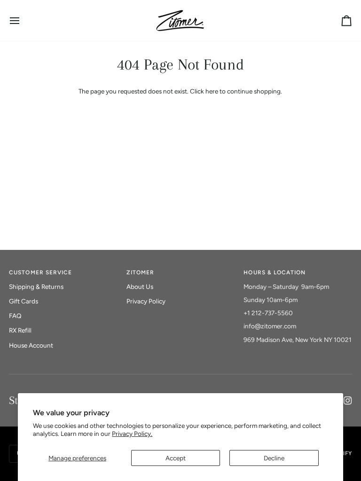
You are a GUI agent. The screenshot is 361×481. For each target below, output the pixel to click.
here (211, 91)
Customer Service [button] (40, 272)
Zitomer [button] (140, 272)
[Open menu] (23, 20)
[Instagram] (348, 400)
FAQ (15, 315)
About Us (139, 286)
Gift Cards (23, 301)
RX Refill (20, 330)
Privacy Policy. (132, 433)
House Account (31, 345)
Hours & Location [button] (274, 272)
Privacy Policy (145, 301)
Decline (274, 458)
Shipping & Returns (36, 286)
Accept (175, 458)
